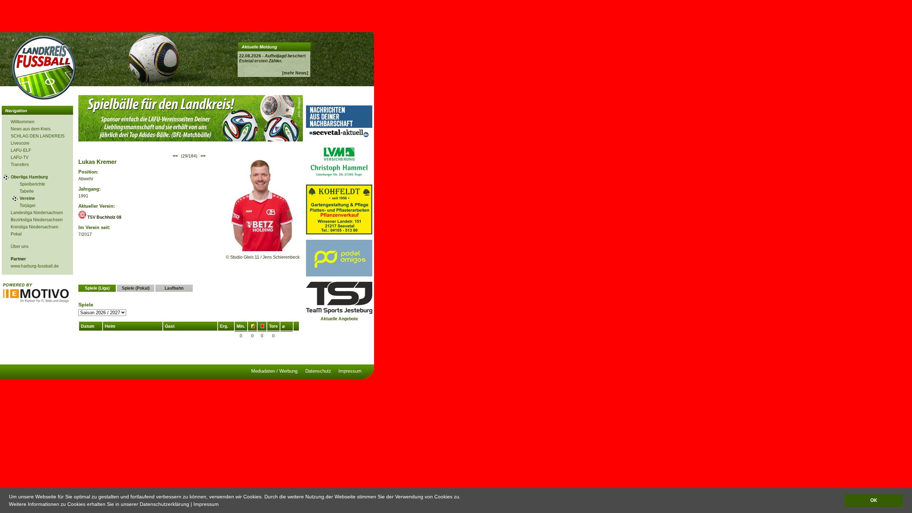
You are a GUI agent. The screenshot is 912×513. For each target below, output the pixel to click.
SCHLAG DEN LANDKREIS (37, 136)
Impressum (206, 504)
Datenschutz (318, 371)
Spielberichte (32, 184)
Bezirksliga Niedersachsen (37, 219)
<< (175, 156)
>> (203, 156)
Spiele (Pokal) (136, 288)
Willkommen (23, 121)
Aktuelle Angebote (339, 318)
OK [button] (873, 500)
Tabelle (27, 191)
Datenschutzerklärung (164, 504)
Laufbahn (174, 288)
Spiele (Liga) (97, 288)
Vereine (27, 198)
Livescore (20, 143)
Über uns (19, 246)
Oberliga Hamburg (29, 177)
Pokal (16, 234)
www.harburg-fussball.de (35, 266)
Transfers (20, 164)
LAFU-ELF (21, 150)
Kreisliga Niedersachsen (34, 226)
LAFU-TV (19, 157)
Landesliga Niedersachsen (37, 212)
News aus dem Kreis (31, 128)
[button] (221, 505)
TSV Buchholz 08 (103, 217)
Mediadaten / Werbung (274, 371)
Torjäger (28, 205)
